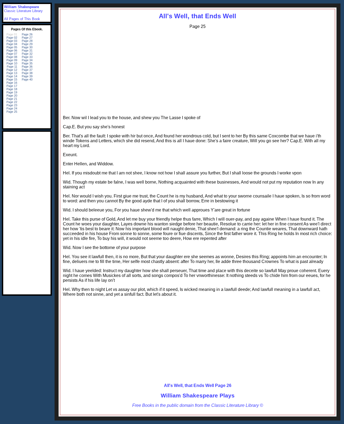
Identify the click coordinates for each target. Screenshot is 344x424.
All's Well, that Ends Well (197, 16)
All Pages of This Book (22, 19)
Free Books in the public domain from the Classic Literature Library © (197, 405)
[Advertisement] (197, 70)
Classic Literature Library (23, 11)
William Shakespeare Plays (198, 395)
